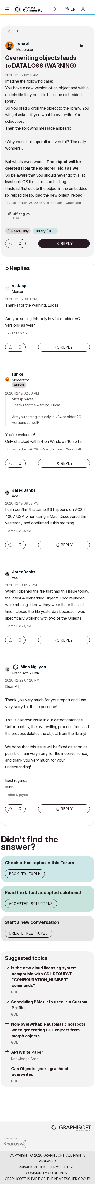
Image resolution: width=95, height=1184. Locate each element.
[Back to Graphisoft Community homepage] (29, 9)
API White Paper (27, 1052)
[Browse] (8, 9)
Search (54, 9)
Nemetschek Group (72, 1179)
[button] (10, 243)
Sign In (85, 9)
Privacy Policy (32, 1167)
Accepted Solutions (31, 903)
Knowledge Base (25, 1059)
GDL (14, 992)
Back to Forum (25, 873)
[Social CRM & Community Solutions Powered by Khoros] (15, 1142)
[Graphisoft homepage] (71, 1128)
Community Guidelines (46, 1173)
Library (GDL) (45, 231)
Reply (67, 243)
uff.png (19, 214)
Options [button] (87, 29)
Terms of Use (61, 1167)
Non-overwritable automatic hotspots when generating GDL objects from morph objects (48, 1030)
